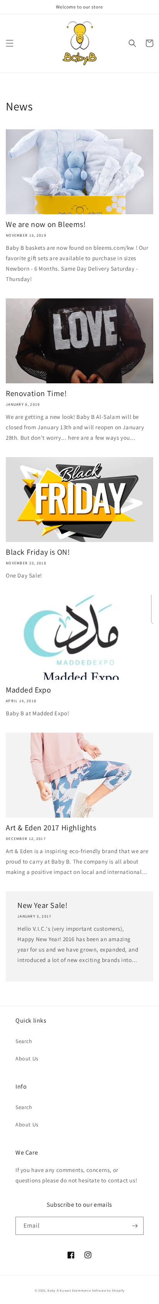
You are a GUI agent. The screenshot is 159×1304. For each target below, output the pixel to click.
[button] (9, 43)
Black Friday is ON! (38, 552)
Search (23, 1041)
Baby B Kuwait (59, 1290)
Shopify (118, 1290)
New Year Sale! (42, 905)
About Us (27, 1058)
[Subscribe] (134, 1226)
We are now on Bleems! (46, 224)
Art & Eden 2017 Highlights (51, 828)
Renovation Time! (36, 393)
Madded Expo (28, 690)
